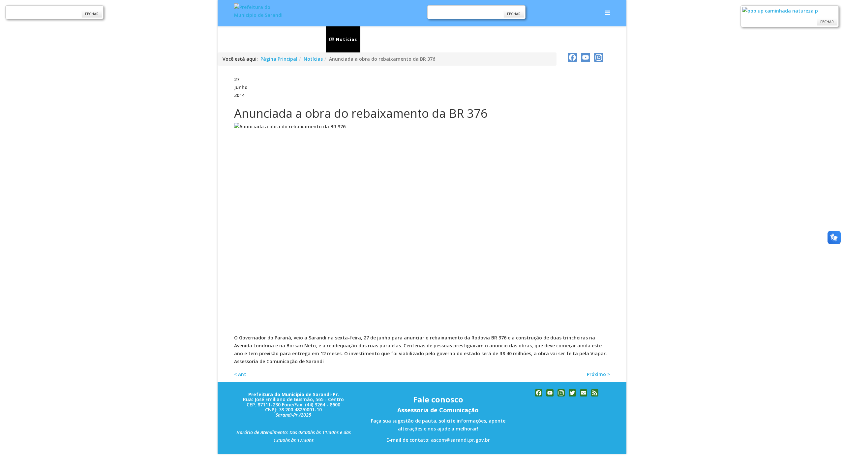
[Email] (583, 392)
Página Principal (278, 59)
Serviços (379, 39)
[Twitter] (572, 392)
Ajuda (586, 39)
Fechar (92, 13)
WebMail (534, 39)
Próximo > (598, 374)
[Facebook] (572, 57)
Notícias (346, 39)
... (560, 39)
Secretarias (420, 39)
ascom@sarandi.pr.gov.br (460, 440)
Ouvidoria (499, 39)
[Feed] (595, 392)
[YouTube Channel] (585, 57)
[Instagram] (599, 57)
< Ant (240, 374)
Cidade (460, 39)
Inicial (314, 39)
